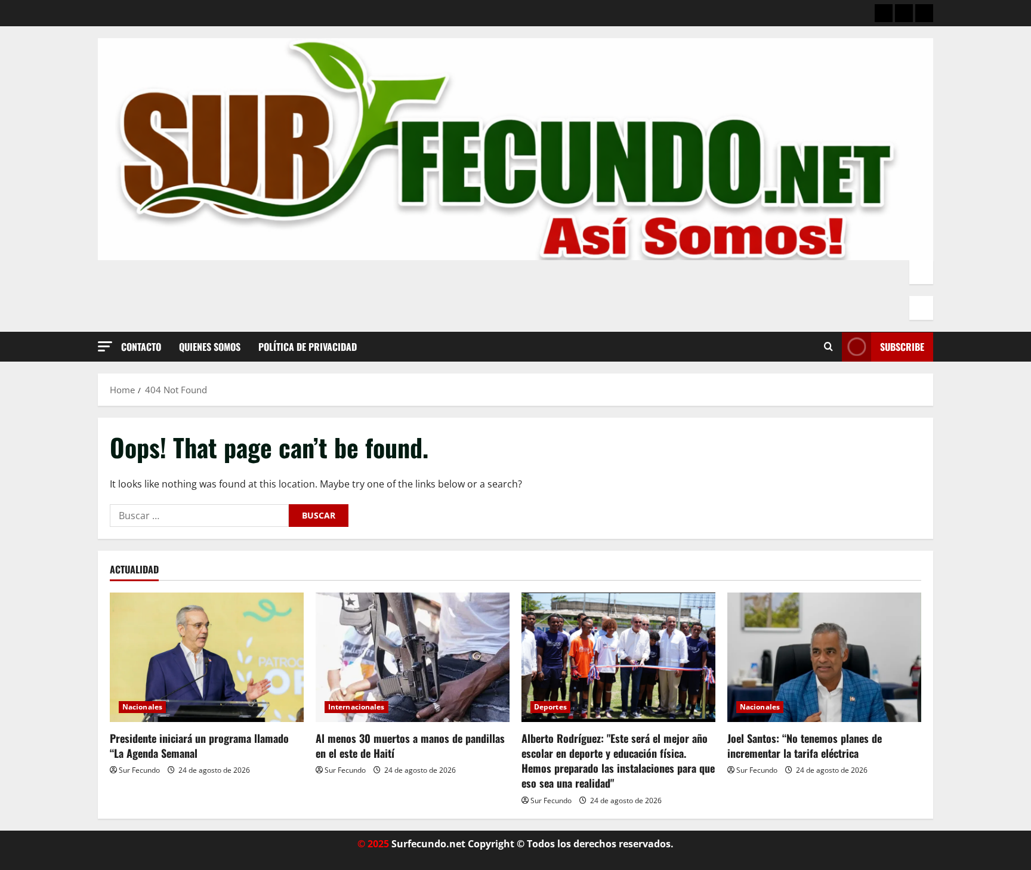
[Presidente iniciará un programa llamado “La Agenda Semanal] (207, 657)
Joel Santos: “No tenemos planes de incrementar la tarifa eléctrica (804, 745)
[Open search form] (828, 347)
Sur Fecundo (139, 770)
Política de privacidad (307, 347)
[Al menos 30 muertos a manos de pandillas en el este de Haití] (413, 657)
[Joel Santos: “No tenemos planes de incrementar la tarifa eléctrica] (824, 657)
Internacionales (356, 707)
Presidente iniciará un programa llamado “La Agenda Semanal (199, 745)
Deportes (550, 707)
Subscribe (902, 347)
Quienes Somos (209, 347)
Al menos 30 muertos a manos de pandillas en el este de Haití (410, 745)
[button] (105, 346)
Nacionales (142, 707)
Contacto (141, 347)
